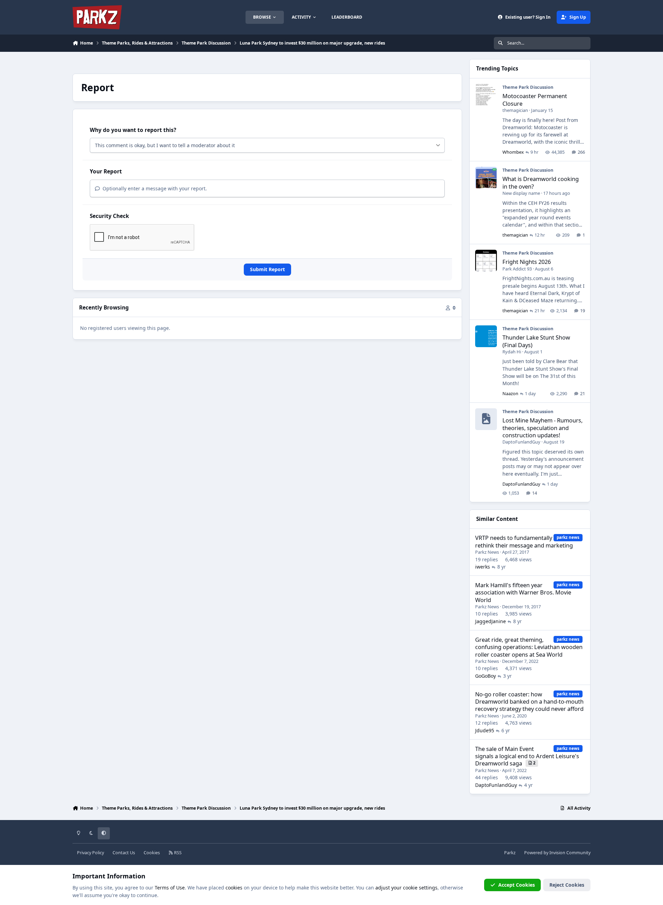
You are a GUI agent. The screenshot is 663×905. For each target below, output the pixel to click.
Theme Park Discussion (527, 87)
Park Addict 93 (517, 269)
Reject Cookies (566, 885)
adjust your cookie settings (406, 887)
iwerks (482, 566)
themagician (515, 110)
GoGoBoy (485, 676)
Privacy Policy (90, 853)
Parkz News (487, 552)
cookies (233, 887)
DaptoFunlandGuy (521, 442)
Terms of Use (170, 887)
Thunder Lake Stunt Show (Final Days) (536, 341)
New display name (521, 193)
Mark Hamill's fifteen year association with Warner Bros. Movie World (523, 592)
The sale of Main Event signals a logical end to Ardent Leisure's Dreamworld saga (527, 756)
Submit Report (267, 269)
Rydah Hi (511, 352)
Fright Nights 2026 (526, 262)
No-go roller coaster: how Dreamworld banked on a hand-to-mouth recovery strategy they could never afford (529, 701)
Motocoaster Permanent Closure (534, 99)
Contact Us (124, 853)
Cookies (152, 853)
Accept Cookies (516, 885)
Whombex (513, 152)
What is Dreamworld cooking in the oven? (540, 182)
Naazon (510, 393)
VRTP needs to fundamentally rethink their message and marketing (524, 541)
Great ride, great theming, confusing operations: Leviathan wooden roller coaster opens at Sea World (529, 647)
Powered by (557, 853)
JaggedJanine (490, 621)
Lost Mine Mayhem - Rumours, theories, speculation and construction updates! (542, 427)
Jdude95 (484, 730)
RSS (177, 853)
